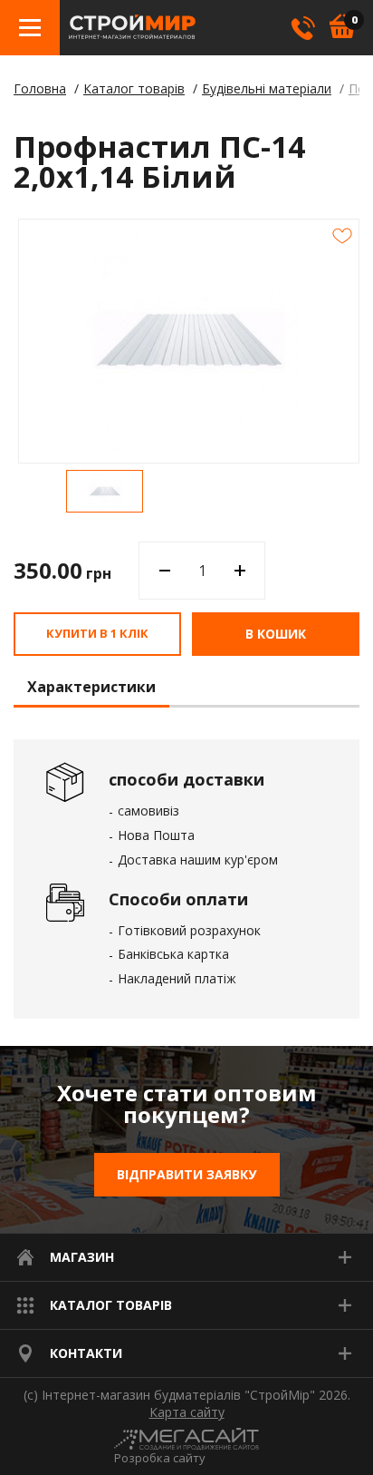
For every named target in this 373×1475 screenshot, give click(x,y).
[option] (104, 491)
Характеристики (91, 688)
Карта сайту (187, 1412)
